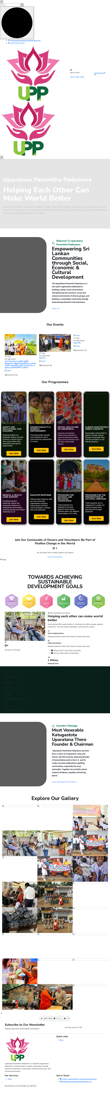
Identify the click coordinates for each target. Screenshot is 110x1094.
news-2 (42, 358)
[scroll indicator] (17, 22)
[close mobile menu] (1, 157)
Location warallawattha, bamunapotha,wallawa (79, 1079)
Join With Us (99, 73)
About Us (55, 308)
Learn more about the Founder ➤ (64, 782)
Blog (61, 1040)
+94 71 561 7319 (17, 43)
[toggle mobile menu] (95, 74)
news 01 (77, 343)
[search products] (22, 4)
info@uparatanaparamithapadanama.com (25, 40)
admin (9, 370)
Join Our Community (55, 557)
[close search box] (1, 1)
